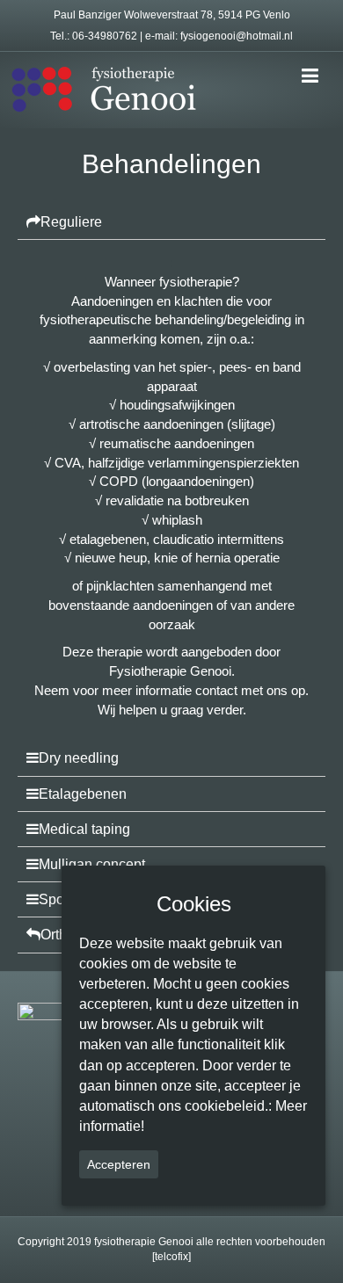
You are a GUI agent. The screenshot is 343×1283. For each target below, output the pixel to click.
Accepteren (118, 1164)
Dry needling (79, 757)
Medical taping (84, 829)
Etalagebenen (83, 793)
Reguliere (71, 221)
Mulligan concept (92, 864)
